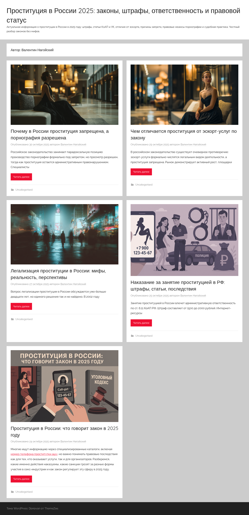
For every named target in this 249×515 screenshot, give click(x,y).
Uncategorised (24, 189)
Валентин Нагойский (73, 144)
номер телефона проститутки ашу (34, 454)
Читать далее (21, 176)
